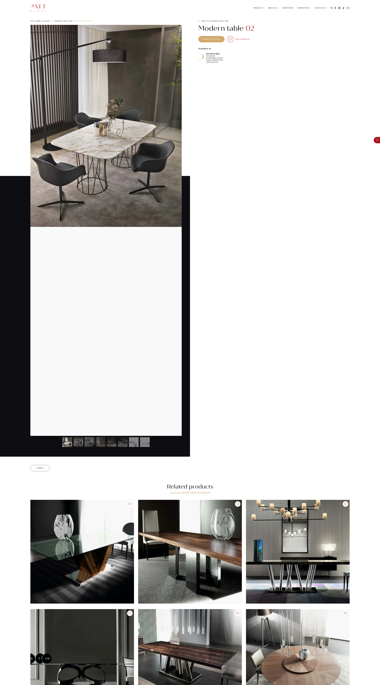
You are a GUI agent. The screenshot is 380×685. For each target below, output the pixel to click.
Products (257, 8)
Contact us (320, 8)
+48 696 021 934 (217, 60)
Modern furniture (63, 21)
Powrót (40, 468)
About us (272, 8)
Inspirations (303, 8)
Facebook (335, 8)
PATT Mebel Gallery (40, 21)
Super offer (287, 8)
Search (332, 8)
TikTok (343, 8)
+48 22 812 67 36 (212, 62)
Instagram (339, 8)
